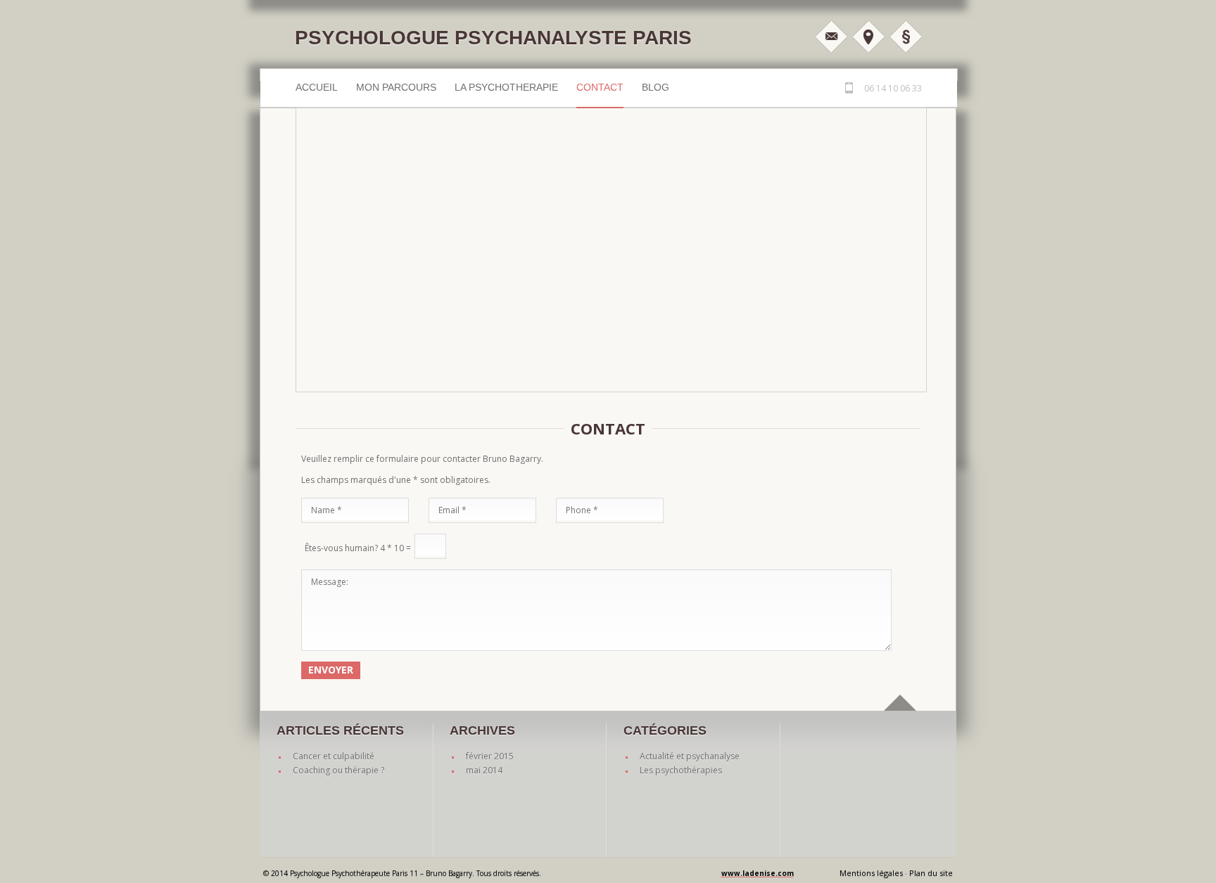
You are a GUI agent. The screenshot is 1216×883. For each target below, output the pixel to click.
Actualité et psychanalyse (690, 756)
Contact (599, 87)
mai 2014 (484, 770)
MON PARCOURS (396, 87)
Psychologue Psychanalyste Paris (493, 38)
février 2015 (490, 756)
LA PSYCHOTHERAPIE (506, 87)
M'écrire (831, 36)
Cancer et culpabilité (333, 756)
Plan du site (931, 873)
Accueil (317, 87)
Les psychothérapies (681, 770)
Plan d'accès (868, 36)
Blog (655, 87)
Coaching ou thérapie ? (338, 770)
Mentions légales (906, 36)
